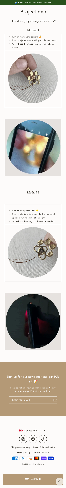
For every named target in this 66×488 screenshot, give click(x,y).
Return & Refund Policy (44, 447)
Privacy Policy (23, 452)
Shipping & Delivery (20, 447)
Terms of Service (41, 452)
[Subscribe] (54, 399)
